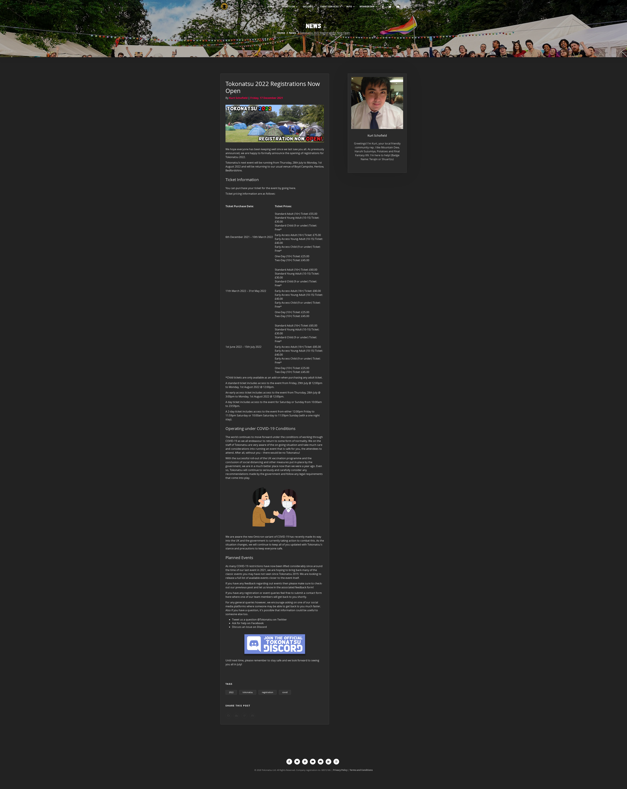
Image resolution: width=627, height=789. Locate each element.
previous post (244, 587)
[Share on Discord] (252, 716)
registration (267, 692)
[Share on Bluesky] (236, 716)
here (292, 188)
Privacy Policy (340, 770)
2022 (231, 692)
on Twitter (280, 619)
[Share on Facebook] (228, 716)
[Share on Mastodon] (244, 716)
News (292, 33)
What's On (288, 6)
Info (349, 6)
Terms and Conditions (361, 770)
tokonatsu (248, 692)
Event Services (329, 6)
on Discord (260, 627)
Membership (367, 6)
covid (285, 692)
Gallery (308, 6)
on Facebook (255, 623)
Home (270, 6)
